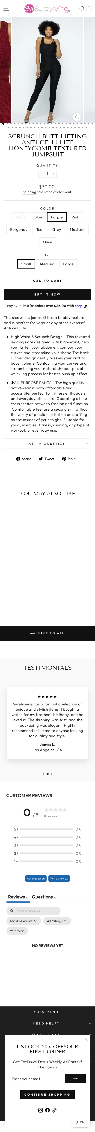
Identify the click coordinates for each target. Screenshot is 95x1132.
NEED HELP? (46, 1023)
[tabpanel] (47, 950)
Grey (56, 229)
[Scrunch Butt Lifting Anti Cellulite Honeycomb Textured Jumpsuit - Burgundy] (28, 594)
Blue (38, 217)
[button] (47, 829)
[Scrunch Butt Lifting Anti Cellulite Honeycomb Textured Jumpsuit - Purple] (18, 594)
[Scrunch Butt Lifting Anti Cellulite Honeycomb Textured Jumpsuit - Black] (7, 594)
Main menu (46, 1012)
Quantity (47, 165)
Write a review (59, 878)
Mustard (77, 229)
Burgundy (18, 229)
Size (47, 255)
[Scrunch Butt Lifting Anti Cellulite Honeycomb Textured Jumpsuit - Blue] (12, 594)
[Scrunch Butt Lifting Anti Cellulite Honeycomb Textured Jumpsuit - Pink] (23, 594)
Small (26, 263)
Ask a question (47, 443)
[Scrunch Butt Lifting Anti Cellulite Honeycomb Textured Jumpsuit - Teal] (34, 594)
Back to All (51, 633)
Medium (47, 263)
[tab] (44, 897)
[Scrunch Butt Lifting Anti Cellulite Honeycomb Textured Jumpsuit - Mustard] (20, 598)
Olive (47, 241)
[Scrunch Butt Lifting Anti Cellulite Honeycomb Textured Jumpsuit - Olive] (25, 598)
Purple (57, 217)
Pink (75, 217)
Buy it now (47, 294)
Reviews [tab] (18, 897)
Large (68, 263)
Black (21, 217)
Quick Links (46, 1034)
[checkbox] (17, 931)
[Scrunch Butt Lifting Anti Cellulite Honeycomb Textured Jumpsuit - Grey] (15, 598)
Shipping (29, 192)
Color (47, 208)
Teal (40, 229)
